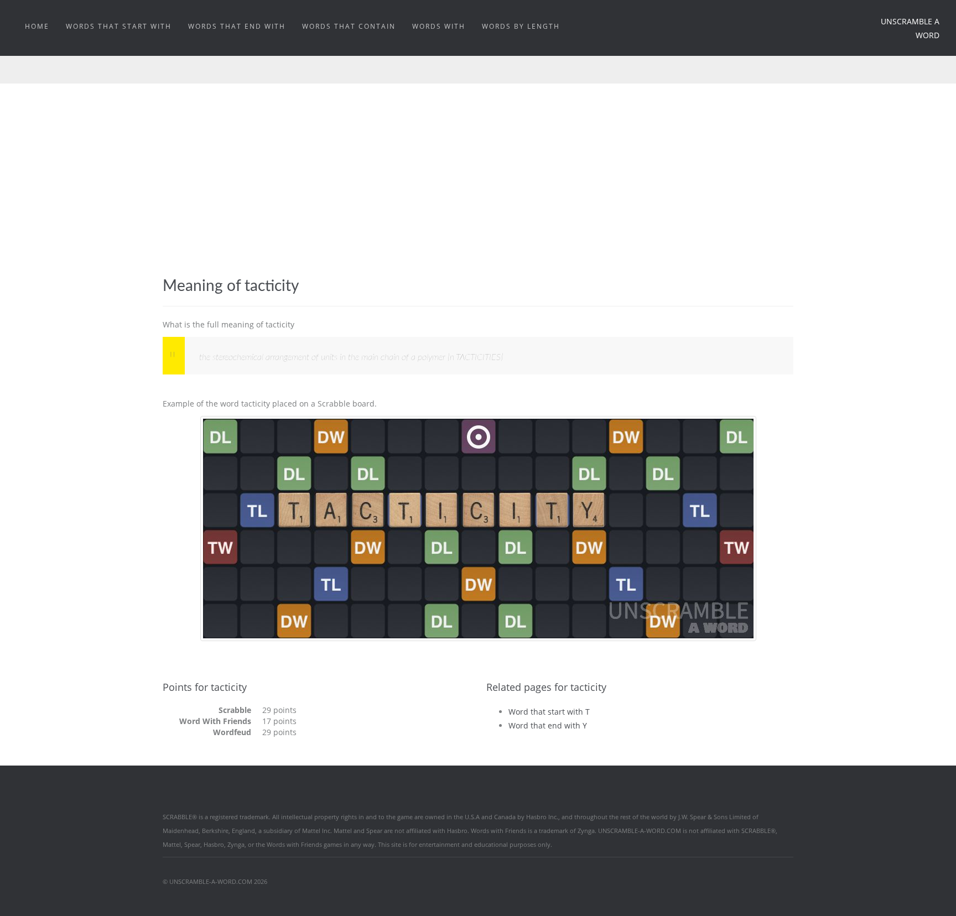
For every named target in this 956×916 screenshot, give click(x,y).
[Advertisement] (478, 194)
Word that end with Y (547, 725)
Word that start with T (549, 711)
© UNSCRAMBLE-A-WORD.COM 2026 (215, 881)
